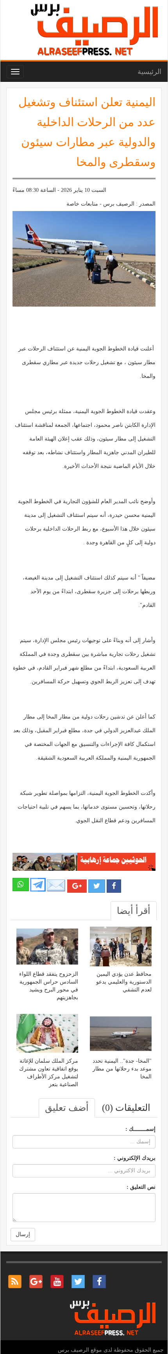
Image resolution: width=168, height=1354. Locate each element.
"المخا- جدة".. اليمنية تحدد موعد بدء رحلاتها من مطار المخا (122, 1069)
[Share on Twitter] (96, 886)
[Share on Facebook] (114, 886)
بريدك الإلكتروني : (134, 1158)
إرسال (23, 1234)
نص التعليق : (141, 1187)
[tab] (134, 910)
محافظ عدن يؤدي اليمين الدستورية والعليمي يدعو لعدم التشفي (124, 982)
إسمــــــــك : (140, 1129)
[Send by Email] (56, 885)
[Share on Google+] (77, 886)
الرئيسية (149, 72)
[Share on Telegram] (38, 884)
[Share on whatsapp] (21, 884)
